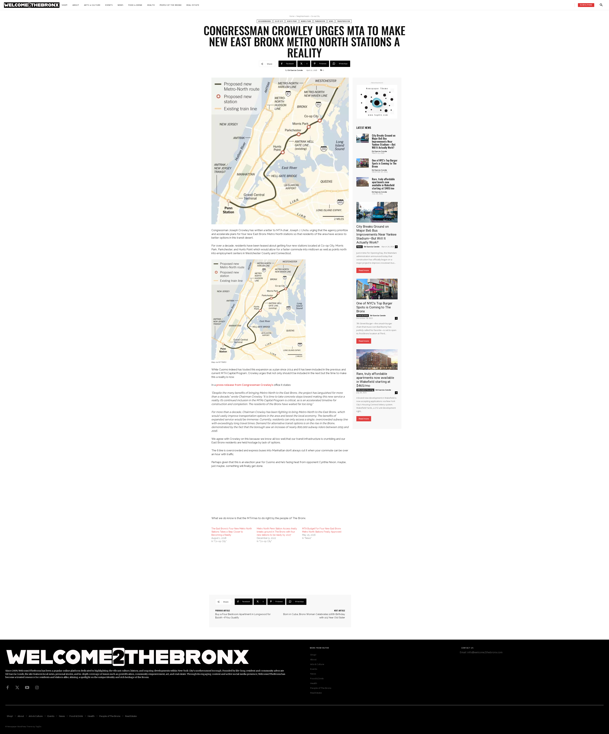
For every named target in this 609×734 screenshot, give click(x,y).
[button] (601, 5)
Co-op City (315, 16)
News (331, 21)
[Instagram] (37, 688)
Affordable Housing (365, 390)
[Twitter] (17, 688)
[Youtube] (27, 688)
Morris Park (306, 21)
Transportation (343, 21)
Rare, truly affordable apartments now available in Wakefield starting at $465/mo (383, 183)
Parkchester (320, 21)
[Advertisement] (280, 494)
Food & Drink (362, 315)
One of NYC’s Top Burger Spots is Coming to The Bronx (384, 163)
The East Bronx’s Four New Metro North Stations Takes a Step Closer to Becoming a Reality (231, 531)
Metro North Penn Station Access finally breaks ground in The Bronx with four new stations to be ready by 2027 (277, 531)
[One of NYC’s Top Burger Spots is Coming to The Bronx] (362, 163)
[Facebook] (7, 688)
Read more (364, 270)
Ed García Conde (295, 70)
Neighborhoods (302, 16)
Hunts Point (292, 21)
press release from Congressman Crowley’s (244, 384)
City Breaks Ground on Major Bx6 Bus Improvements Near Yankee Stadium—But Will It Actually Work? (384, 142)
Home (291, 16)
